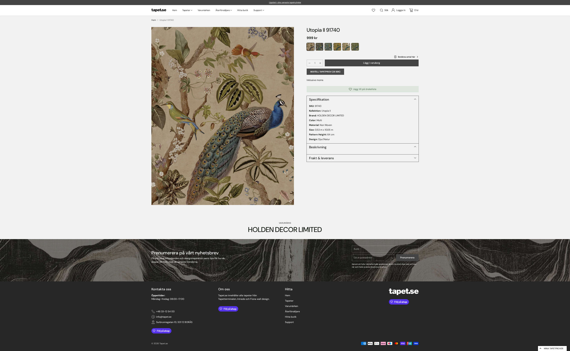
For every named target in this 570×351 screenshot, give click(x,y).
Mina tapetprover (553, 348)
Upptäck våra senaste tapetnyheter (285, 2)
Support (289, 322)
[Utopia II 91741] (319, 47)
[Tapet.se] (158, 10)
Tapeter (289, 300)
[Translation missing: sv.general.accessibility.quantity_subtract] (309, 63)
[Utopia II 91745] (355, 47)
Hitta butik (290, 316)
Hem (153, 20)
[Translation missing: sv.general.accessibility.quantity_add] (320, 63)
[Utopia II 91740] (222, 116)
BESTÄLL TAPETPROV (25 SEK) (325, 71)
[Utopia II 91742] (328, 47)
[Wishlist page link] (373, 10)
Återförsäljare (292, 311)
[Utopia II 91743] (337, 47)
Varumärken (291, 306)
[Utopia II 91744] (346, 47)
